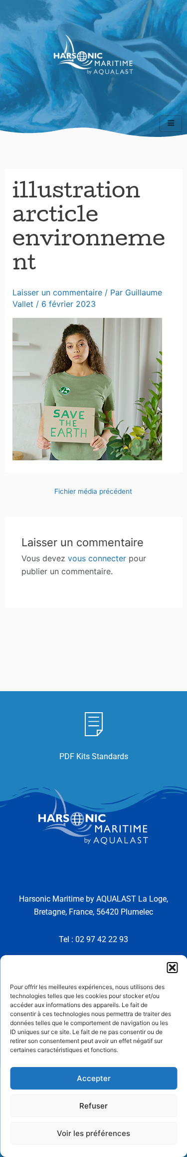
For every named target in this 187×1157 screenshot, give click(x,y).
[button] (172, 968)
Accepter (94, 1078)
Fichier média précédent (93, 491)
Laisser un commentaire (57, 292)
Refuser (93, 1106)
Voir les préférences (93, 1133)
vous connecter (97, 558)
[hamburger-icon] (171, 123)
